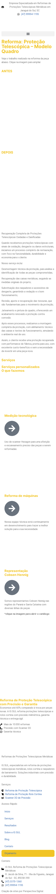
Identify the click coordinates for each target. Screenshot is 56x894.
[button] (28, 33)
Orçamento (10, 853)
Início (7, 811)
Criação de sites (9, 891)
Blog (6, 839)
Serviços (9, 818)
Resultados (10, 825)
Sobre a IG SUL (12, 832)
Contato (8, 846)
